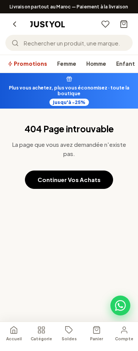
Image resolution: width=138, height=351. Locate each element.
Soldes (69, 338)
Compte (124, 338)
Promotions (30, 63)
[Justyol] (47, 24)
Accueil (14, 338)
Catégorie (41, 338)
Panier (96, 338)
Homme (96, 63)
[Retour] (14, 24)
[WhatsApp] (120, 305)
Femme (66, 63)
